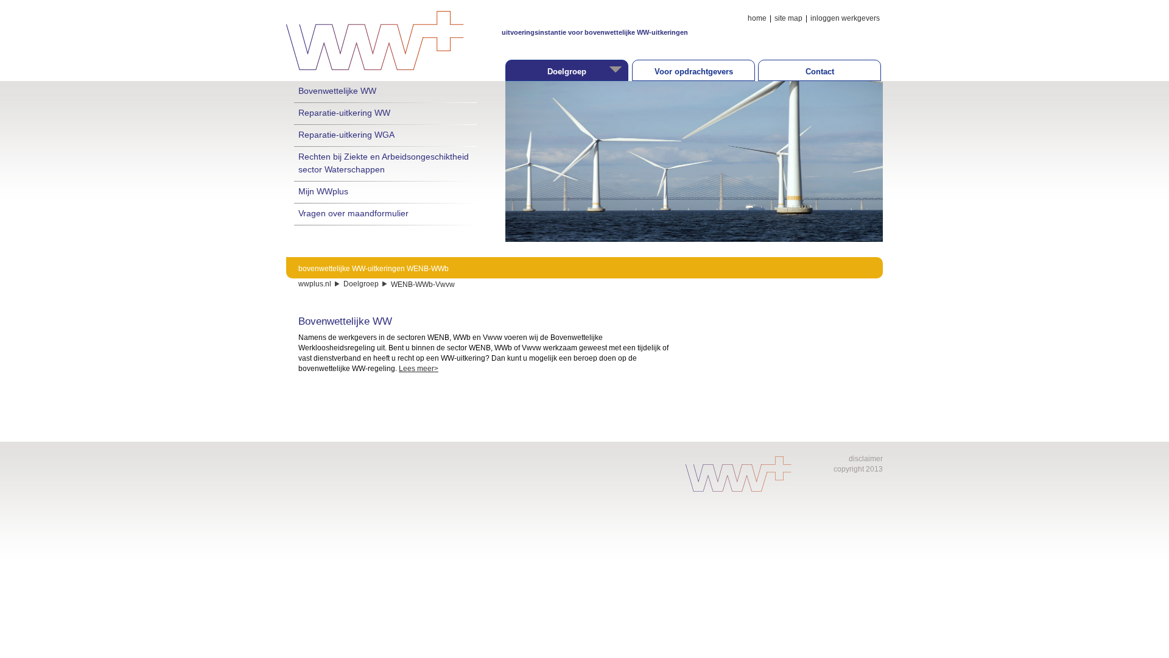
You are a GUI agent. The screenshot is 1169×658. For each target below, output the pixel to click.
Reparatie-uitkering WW (344, 113)
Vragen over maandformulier (353, 213)
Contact (820, 71)
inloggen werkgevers (845, 18)
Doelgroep (361, 284)
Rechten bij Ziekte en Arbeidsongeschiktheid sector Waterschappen (383, 163)
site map (788, 18)
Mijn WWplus (323, 191)
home (757, 18)
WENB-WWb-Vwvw (423, 284)
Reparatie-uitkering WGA (346, 135)
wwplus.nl (314, 284)
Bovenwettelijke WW (337, 91)
